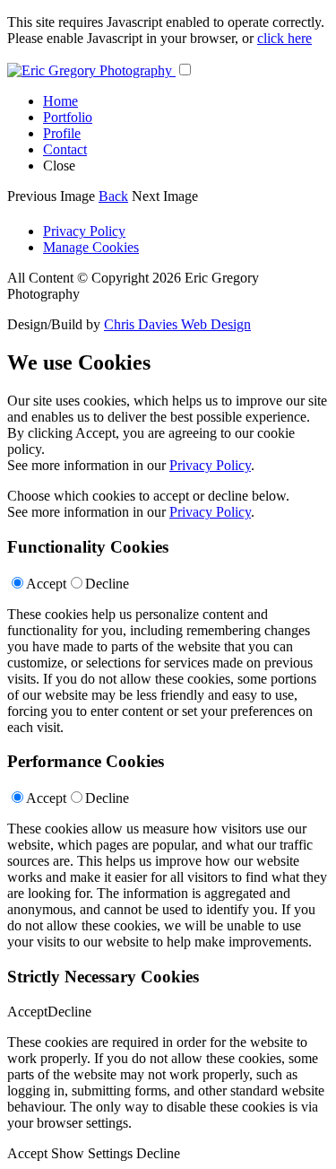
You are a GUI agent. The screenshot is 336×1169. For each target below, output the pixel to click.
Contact (65, 149)
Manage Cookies (91, 247)
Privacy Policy (84, 231)
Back (113, 196)
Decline (107, 583)
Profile (62, 133)
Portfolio (67, 117)
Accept (46, 583)
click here (284, 38)
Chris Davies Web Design (177, 324)
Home (60, 101)
